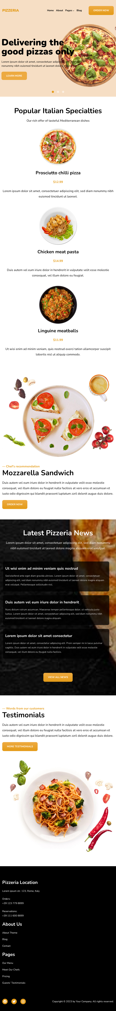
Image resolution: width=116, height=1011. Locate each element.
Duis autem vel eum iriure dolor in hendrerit (42, 602)
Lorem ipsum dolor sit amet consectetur (38, 635)
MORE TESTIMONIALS (20, 746)
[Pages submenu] (73, 10)
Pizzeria (10, 10)
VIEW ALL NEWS (58, 677)
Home (50, 10)
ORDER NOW (101, 10)
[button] (53, 92)
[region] (58, 59)
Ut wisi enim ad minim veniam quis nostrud (41, 568)
